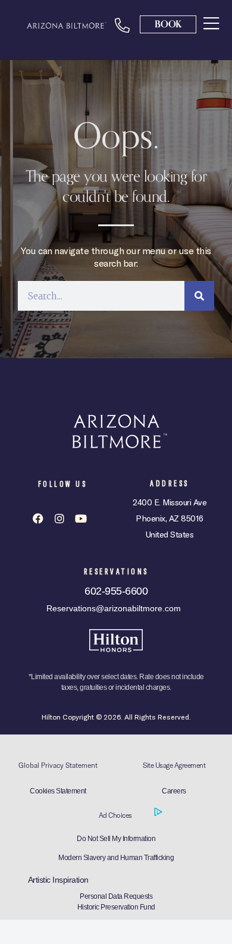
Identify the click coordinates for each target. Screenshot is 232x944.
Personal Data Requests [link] (116, 896)
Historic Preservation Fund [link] (116, 907)
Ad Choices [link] (116, 815)
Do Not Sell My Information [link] (116, 838)
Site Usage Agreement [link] (174, 765)
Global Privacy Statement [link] (58, 765)
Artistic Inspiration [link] (58, 879)
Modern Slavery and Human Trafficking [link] (116, 858)
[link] (211, 23)
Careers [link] (174, 791)
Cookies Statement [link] (58, 791)
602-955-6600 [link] (116, 591)
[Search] (199, 296)
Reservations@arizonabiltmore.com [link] (113, 608)
